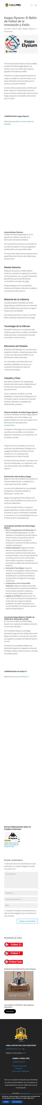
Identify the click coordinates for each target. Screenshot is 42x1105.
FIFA (14, 389)
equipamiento (9, 425)
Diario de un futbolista (20, 1071)
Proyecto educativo (19, 1066)
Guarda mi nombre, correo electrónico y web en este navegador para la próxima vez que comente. (20, 913)
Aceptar (6, 1102)
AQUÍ (24, 1053)
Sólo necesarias (17, 1102)
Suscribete (10, 1011)
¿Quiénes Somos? (18, 1062)
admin (9, 29)
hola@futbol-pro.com (14, 1049)
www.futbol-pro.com (24, 1093)
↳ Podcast (18, 1069)
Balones (25, 29)
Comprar (31, 29)
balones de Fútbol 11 (21, 677)
